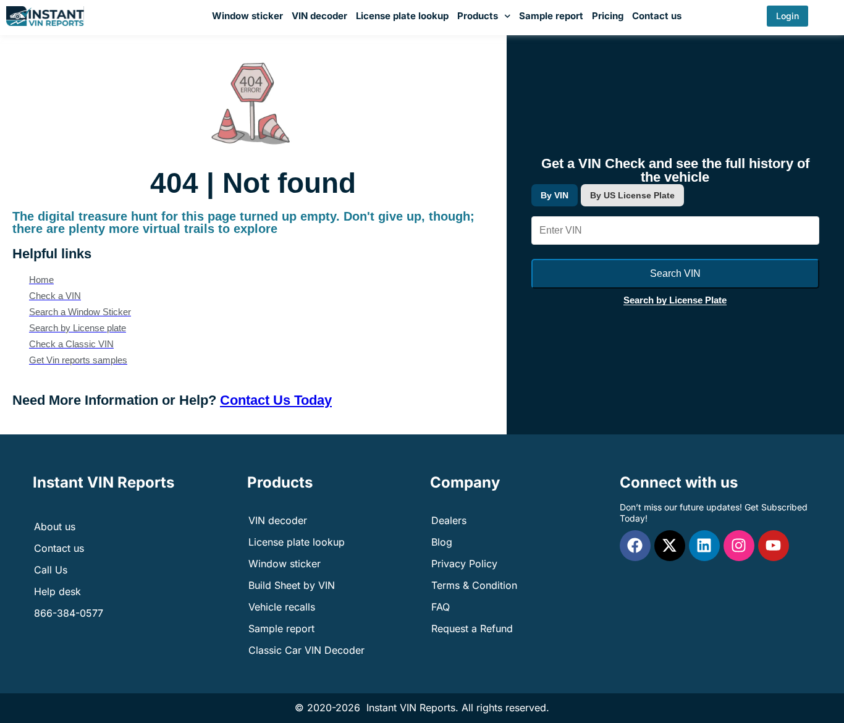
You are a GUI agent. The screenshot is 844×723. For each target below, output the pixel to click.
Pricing (607, 16)
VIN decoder (319, 16)
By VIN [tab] (554, 195)
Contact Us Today (276, 400)
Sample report (551, 16)
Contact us (657, 16)
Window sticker (247, 16)
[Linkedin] (704, 545)
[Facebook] (635, 545)
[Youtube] (773, 545)
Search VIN (675, 273)
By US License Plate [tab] (632, 195)
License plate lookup (402, 16)
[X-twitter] (669, 545)
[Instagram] (739, 545)
